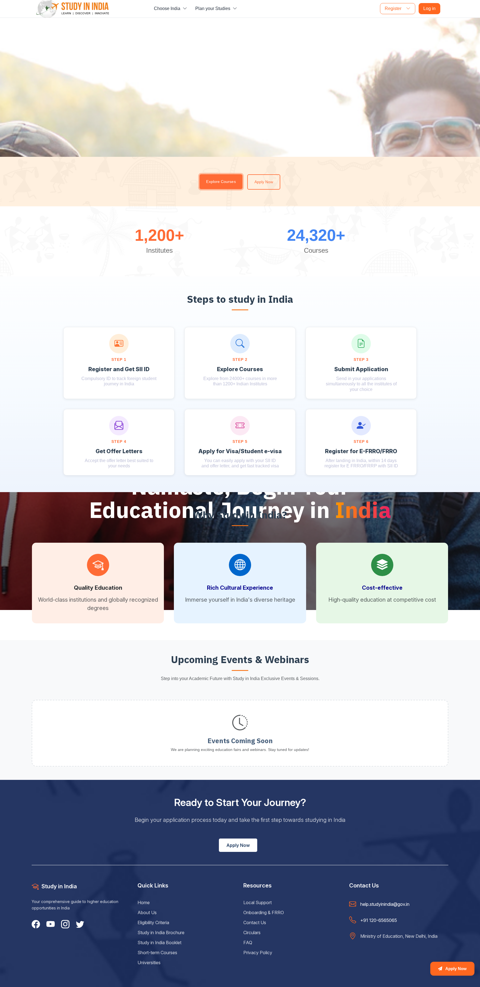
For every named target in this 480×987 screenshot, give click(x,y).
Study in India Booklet (159, 942)
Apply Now (263, 182)
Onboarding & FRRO (263, 912)
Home (144, 902)
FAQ (247, 942)
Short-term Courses (157, 952)
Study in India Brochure (161, 932)
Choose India (167, 8)
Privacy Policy (257, 952)
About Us (147, 912)
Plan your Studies (213, 8)
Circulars (252, 932)
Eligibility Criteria (153, 922)
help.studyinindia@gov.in (384, 904)
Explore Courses (221, 181)
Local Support (257, 902)
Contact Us (254, 922)
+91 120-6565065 (378, 920)
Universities (149, 962)
